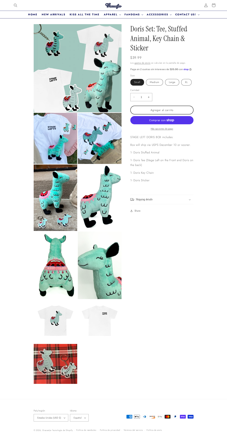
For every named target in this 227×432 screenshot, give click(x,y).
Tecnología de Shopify (62, 430)
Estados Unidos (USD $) (49, 417)
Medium (154, 82)
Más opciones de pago (162, 128)
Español (78, 417)
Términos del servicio (133, 430)
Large (172, 82)
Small (137, 82)
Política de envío (154, 430)
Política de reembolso (86, 430)
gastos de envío (142, 62)
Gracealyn (46, 430)
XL (186, 82)
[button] (15, 5)
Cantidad (134, 90)
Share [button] (138, 211)
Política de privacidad (110, 430)
